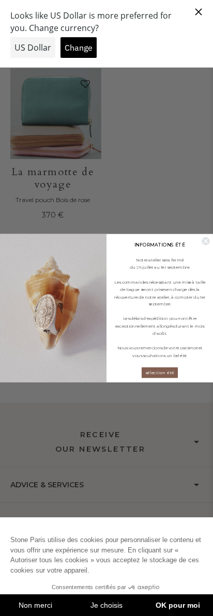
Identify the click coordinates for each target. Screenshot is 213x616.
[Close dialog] (205, 241)
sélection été (159, 372)
